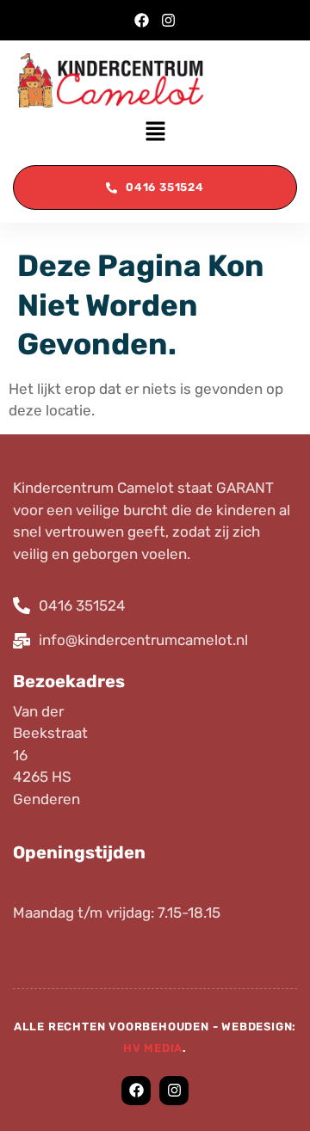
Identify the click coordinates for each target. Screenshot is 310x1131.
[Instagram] (168, 20)
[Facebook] (141, 20)
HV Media (153, 1048)
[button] (155, 132)
